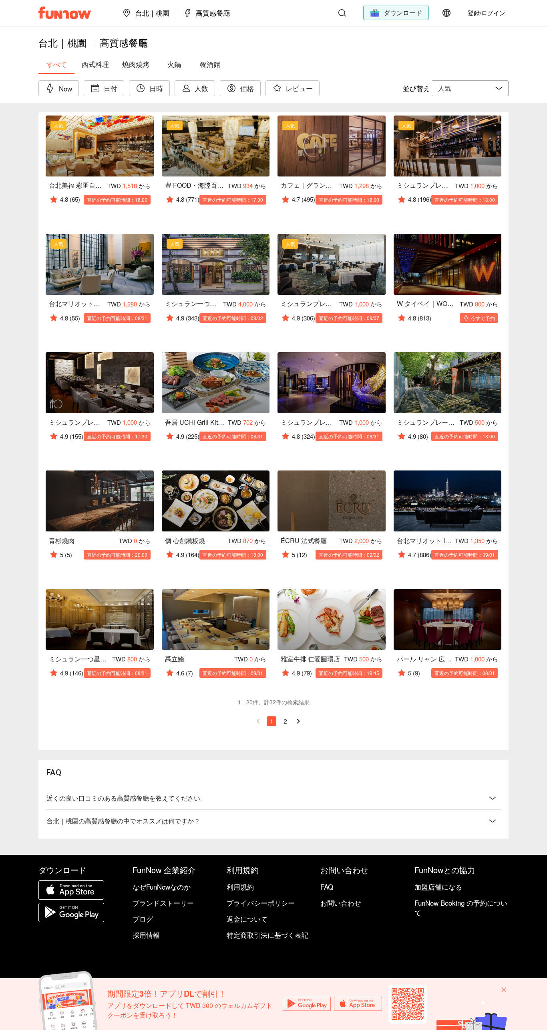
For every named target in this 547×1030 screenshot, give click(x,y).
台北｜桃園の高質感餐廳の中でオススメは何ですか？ (123, 820)
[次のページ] (298, 721)
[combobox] (470, 88)
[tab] (56, 64)
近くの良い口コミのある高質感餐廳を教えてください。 (126, 798)
